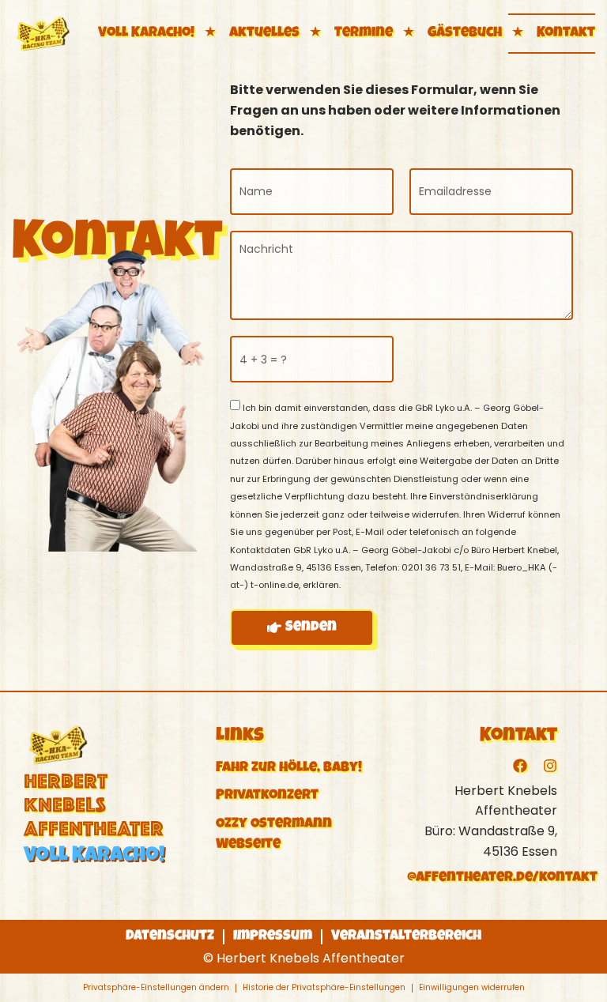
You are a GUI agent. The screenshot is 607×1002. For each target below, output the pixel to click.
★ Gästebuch (450, 33)
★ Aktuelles (250, 33)
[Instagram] (550, 766)
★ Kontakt (551, 33)
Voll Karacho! (146, 33)
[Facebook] (520, 766)
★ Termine (349, 33)
